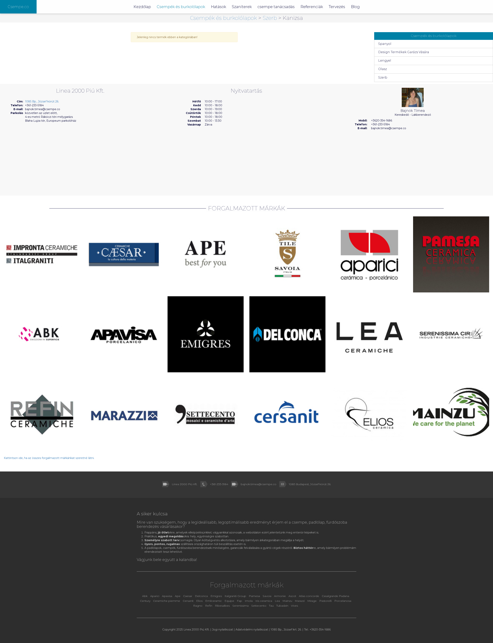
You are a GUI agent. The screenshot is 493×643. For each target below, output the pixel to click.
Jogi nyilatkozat (222, 629)
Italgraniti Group (235, 596)
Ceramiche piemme (166, 601)
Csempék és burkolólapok (224, 18)
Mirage (312, 601)
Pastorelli (325, 601)
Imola (249, 601)
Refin (209, 605)
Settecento (259, 605)
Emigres (216, 596)
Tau (271, 605)
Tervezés (337, 6)
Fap (240, 601)
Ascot (292, 596)
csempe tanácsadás (276, 6)
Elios (199, 601)
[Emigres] (206, 334)
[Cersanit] (287, 414)
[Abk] (42, 334)
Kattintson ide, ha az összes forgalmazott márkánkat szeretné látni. (49, 458)
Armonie (280, 596)
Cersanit (188, 601)
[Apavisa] (124, 334)
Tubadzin (282, 605)
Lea (277, 601)
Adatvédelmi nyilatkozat (252, 629)
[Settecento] (206, 414)
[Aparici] (369, 254)
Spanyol (384, 44)
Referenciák (311, 6)
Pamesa (254, 596)
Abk (145, 596)
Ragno (198, 605)
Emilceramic (214, 601)
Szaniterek (242, 6)
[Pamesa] (451, 254)
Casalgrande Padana (335, 596)
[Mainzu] (451, 412)
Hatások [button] (218, 6)
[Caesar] (124, 254)
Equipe (229, 601)
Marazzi (300, 601)
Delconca (201, 596)
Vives (294, 605)
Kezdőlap (142, 6)
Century (145, 601)
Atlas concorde (309, 596)
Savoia (267, 596)
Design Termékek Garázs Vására (403, 52)
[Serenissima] (451, 334)
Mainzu (287, 601)
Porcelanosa (342, 601)
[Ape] (206, 254)
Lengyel (384, 60)
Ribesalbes (222, 605)
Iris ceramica (263, 601)
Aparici (154, 596)
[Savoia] (287, 254)
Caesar (188, 596)
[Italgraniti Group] (42, 254)
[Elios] (369, 414)
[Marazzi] (124, 414)
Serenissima (240, 605)
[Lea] (369, 334)
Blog (355, 6)
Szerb (270, 18)
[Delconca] (287, 334)
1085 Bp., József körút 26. (42, 101)
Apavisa (167, 596)
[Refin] (42, 414)
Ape (177, 596)
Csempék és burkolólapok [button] (181, 6)
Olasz (382, 69)
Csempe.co (18, 6)
